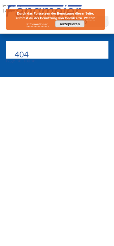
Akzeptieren (70, 24)
